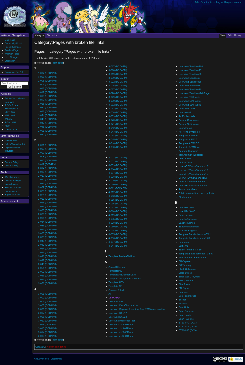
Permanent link (12, 191)
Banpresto (184, 242)
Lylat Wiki (9, 102)
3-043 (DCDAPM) (117, 131)
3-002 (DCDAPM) (47, 297)
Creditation (10, 61)
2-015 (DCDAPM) (47, 172)
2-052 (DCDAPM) (47, 271)
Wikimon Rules (12, 54)
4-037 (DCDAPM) (117, 242)
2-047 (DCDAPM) (47, 260)
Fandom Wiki (11, 140)
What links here (12, 177)
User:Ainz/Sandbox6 (189, 85)
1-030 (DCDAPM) (47, 107)
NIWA (7, 126)
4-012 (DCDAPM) (117, 192)
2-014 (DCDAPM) (47, 168)
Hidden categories (56, 346)
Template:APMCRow (189, 147)
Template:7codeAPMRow (121, 256)
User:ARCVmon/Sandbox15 (193, 174)
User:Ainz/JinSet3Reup (120, 332)
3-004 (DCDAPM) (47, 301)
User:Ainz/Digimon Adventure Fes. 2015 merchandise (136, 309)
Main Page (10, 40)
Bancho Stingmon (188, 230)
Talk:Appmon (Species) (191, 154)
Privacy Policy (12, 162)
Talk (197, 2)
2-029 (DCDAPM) (47, 210)
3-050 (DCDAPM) (117, 147)
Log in (219, 2)
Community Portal (13, 43)
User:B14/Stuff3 (187, 211)
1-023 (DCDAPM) (47, 100)
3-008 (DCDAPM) (47, 316)
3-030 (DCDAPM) (117, 101)
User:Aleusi (185, 112)
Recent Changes (13, 47)
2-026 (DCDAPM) (47, 202)
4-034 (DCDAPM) (117, 230)
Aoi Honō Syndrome (189, 131)
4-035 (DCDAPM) (117, 234)
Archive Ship (185, 162)
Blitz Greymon (186, 280)
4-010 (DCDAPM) (117, 184)
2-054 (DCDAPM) (47, 279)
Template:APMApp (188, 135)
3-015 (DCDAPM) (47, 336)
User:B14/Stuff (186, 207)
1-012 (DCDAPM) (47, 88)
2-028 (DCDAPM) (47, 206)
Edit (230, 35)
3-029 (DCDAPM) (117, 97)
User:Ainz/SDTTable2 (190, 101)
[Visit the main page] (15, 16)
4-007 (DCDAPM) (117, 173)
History (237, 35)
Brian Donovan (186, 311)
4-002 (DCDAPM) (117, 161)
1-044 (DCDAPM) (47, 115)
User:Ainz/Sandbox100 (191, 66)
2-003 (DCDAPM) (47, 149)
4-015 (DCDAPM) (117, 199)
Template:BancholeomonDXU (194, 238)
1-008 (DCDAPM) (47, 80)
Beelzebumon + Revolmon (192, 257)
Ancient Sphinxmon (189, 124)
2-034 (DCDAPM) (47, 221)
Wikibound (10, 115)
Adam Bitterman (117, 267)
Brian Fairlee (185, 315)
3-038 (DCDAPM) (117, 112)
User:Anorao (185, 128)
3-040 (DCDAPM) (117, 120)
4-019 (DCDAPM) (117, 215)
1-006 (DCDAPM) (47, 77)
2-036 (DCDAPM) (47, 225)
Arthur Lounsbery (188, 189)
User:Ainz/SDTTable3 (190, 104)
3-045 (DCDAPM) (117, 139)
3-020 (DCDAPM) (117, 78)
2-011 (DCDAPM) (47, 164)
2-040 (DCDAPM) (47, 241)
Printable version (13, 187)
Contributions (207, 2)
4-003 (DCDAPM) (117, 165)
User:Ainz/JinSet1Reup (120, 324)
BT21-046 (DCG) (188, 330)
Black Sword (185, 272)
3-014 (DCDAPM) (47, 332)
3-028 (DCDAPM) (117, 93)
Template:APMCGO (189, 143)
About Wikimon (41, 358)
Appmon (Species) (188, 151)
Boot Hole (184, 307)
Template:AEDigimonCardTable (124, 278)
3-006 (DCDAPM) (47, 309)
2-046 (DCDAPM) (47, 256)
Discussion (52, 35)
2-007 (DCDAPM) (47, 152)
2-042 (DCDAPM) (47, 244)
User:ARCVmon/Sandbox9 (193, 185)
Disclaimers (56, 358)
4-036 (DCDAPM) (117, 238)
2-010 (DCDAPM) (47, 160)
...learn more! (11, 129)
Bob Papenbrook (187, 295)
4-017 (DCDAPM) (117, 207)
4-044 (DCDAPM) (117, 245)
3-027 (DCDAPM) (117, 89)
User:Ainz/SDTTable (189, 97)
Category (40, 346)
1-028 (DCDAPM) (47, 103)
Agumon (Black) (116, 290)
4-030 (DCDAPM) (117, 226)
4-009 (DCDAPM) (117, 180)
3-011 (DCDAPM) (47, 324)
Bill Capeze (184, 261)
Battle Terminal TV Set (190, 249)
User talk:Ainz (115, 301)
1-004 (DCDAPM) (47, 73)
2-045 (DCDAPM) (47, 252)
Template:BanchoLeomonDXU (194, 234)
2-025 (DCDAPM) (47, 198)
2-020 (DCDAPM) (47, 179)
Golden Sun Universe (15, 98)
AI (109, 293)
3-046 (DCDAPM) (117, 143)
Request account (233, 2)
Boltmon (183, 303)
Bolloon (182, 299)
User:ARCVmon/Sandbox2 (193, 177)
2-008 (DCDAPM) (47, 156)
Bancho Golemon (188, 219)
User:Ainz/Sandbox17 (190, 70)
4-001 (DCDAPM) (117, 157)
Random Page (11, 50)
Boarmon (183, 292)
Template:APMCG (188, 139)
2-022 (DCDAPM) (47, 187)
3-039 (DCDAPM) (117, 116)
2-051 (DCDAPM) (47, 268)
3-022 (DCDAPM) (117, 81)
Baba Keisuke (186, 215)
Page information (13, 194)
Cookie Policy (11, 165)
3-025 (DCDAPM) (117, 85)
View (222, 35)
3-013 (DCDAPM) (47, 328)
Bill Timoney (185, 265)
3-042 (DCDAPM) (117, 128)
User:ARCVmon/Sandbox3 (193, 181)
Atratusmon (185, 197)
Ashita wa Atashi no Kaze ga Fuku (196, 193)
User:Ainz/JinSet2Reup (120, 328)
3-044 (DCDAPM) (117, 135)
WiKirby (8, 119)
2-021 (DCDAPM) (47, 183)
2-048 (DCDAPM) (47, 264)
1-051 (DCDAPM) (47, 130)
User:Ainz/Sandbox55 (190, 81)
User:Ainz (114, 297)
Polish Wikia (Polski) (15, 144)
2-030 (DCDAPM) (47, 214)
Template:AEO (116, 282)
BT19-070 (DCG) (188, 322)
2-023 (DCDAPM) (47, 191)
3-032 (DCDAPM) (117, 104)
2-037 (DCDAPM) (47, 229)
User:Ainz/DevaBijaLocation (123, 305)
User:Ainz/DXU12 (117, 313)
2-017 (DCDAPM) (47, 175)
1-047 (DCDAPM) (47, 123)
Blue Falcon (185, 284)
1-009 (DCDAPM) (47, 84)
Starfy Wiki (10, 112)
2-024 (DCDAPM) (47, 195)
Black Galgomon (187, 269)
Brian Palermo (186, 318)
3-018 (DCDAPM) (117, 70)
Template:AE (115, 270)
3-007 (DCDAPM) (47, 313)
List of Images (11, 57)
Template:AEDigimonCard (122, 274)
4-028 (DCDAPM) (117, 222)
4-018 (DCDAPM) (117, 211)
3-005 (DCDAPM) (47, 305)
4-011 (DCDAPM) (117, 188)
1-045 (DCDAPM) (47, 119)
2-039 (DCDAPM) (47, 237)
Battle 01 (183, 245)
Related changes (13, 180)
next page (57, 62)
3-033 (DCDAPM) (117, 108)
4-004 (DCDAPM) (117, 169)
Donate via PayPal (14, 72)
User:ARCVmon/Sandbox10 (193, 166)
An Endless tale (187, 116)
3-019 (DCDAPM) (117, 74)
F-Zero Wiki (10, 122)
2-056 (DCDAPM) (47, 283)
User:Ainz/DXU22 (117, 316)
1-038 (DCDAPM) (47, 111)
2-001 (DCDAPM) (47, 145)
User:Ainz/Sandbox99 (190, 89)
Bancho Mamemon (189, 226)
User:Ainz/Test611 (188, 108)
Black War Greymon (189, 276)
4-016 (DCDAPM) (117, 203)
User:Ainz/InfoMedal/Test (121, 320)
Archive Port (185, 158)
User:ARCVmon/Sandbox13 (193, 170)
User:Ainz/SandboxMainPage (194, 93)
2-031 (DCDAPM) (47, 218)
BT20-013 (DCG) (188, 326)
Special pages (11, 184)
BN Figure (184, 288)
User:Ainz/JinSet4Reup (120, 336)
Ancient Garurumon (189, 120)
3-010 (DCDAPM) (47, 320)
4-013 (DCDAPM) (117, 196)
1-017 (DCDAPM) (47, 92)
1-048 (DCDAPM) (47, 126)
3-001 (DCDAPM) (47, 293)
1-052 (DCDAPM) (47, 134)
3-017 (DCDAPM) (117, 66)
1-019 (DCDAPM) (47, 96)
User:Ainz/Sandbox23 (190, 74)
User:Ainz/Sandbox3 (189, 78)
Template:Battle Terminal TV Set (195, 253)
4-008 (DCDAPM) (117, 176)
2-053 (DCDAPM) (47, 275)
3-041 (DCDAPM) (117, 124)
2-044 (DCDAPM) (47, 248)
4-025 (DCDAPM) (117, 219)
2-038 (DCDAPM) (47, 233)
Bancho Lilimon (187, 222)
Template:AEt (115, 286)
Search (5, 78)
